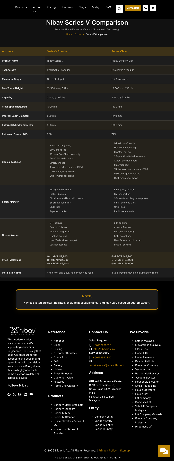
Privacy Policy (108, 450)
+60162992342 (102, 357)
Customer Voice (63, 377)
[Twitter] (14, 394)
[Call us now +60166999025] (145, 8)
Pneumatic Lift (143, 426)
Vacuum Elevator (145, 377)
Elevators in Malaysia (148, 345)
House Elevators (145, 389)
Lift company (143, 398)
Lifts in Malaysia (144, 340)
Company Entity (103, 416)
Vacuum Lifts (143, 369)
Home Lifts (141, 353)
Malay (96, 7)
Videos (58, 369)
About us (37, 9)
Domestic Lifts (143, 402)
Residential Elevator (147, 373)
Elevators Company (147, 365)
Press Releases (63, 373)
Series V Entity (103, 420)
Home (69, 34)
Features (59, 381)
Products (21, 7)
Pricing (51, 7)
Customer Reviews (65, 353)
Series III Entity (103, 429)
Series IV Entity (103, 424)
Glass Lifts (141, 349)
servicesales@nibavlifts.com (107, 365)
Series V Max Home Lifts (68, 404)
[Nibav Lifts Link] (9, 394)
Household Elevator (147, 381)
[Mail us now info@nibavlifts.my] (153, 8)
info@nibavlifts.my (104, 349)
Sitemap (124, 450)
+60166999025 (102, 345)
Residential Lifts (144, 361)
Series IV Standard (65, 417)
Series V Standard (64, 408)
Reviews (67, 7)
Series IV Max (62, 413)
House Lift (141, 394)
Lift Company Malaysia (148, 414)
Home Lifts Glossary (66, 385)
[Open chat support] (164, 451)
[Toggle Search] (119, 9)
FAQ (108, 7)
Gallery (58, 365)
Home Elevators (144, 357)
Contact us (132, 7)
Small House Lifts (145, 385)
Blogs (82, 7)
